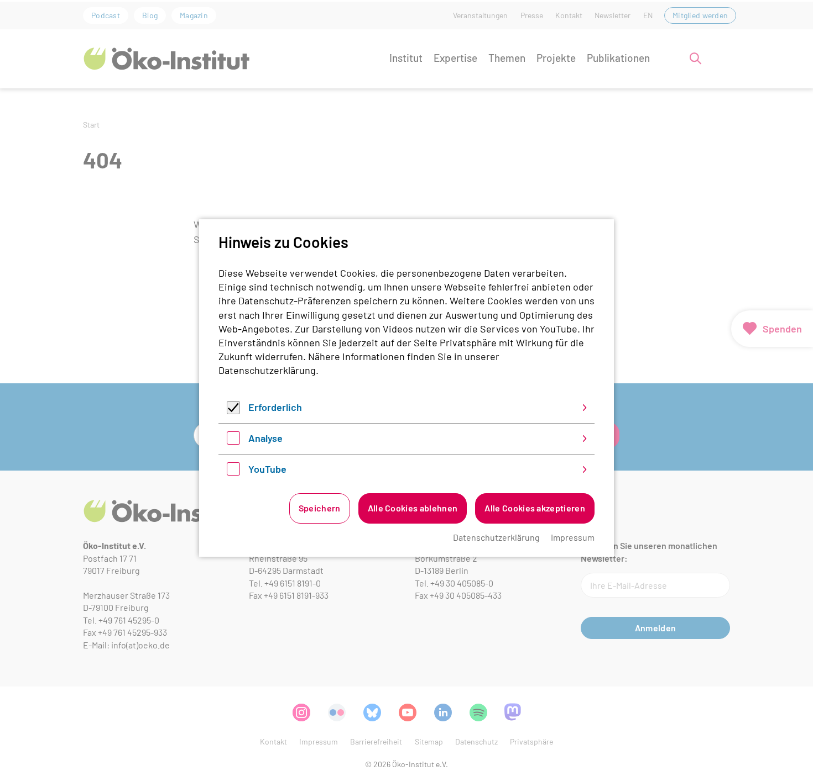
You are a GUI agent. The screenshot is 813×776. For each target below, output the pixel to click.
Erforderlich (275, 407)
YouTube (267, 469)
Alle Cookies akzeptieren (534, 508)
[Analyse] (233, 441)
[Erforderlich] (233, 410)
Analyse (265, 438)
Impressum (573, 537)
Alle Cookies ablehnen (413, 508)
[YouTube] (233, 472)
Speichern (320, 508)
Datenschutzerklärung (267, 370)
